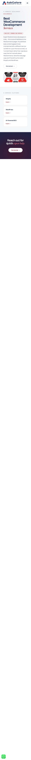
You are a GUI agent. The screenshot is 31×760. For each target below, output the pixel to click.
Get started (10, 66)
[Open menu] (27, 3)
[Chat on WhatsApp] (3, 756)
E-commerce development (11, 11)
